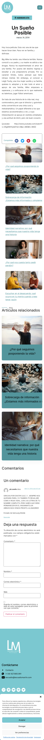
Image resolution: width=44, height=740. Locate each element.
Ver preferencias (22, 732)
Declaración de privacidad (24, 737)
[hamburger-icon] (39, 7)
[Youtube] (13, 690)
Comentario (9, 541)
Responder (7, 517)
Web (5, 592)
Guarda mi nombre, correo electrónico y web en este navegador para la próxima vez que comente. (21, 606)
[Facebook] (18, 690)
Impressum (37, 737)
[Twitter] (23, 690)
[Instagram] (4, 690)
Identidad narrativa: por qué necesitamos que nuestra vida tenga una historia (22, 231)
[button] (40, 697)
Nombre (8, 571)
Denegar (22, 726)
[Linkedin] (8, 690)
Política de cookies (9, 737)
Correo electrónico (12, 582)
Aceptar (22, 720)
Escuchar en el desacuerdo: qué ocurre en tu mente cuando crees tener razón (21, 296)
